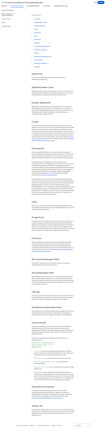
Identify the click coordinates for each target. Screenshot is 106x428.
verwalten (67, 184)
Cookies (36, 29)
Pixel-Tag (36, 53)
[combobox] (83, 425)
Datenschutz (32, 425)
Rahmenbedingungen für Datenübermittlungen (8, 14)
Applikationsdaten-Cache (40, 22)
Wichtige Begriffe (6, 19)
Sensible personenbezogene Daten (42, 56)
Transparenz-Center (56, 425)
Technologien (47, 6)
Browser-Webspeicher (39, 25)
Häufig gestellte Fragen (60, 6)
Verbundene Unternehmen (40, 63)
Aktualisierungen (6, 26)
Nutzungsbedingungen (33, 6)
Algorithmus (37, 19)
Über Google (24, 425)
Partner (4, 22)
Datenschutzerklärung (16, 6)
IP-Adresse (37, 42)
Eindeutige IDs (37, 32)
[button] (94, 2)
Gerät (35, 36)
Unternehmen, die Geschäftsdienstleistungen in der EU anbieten (47, 398)
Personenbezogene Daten (40, 49)
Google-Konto (37, 39)
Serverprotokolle (38, 60)
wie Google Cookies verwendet (49, 175)
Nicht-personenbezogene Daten (42, 46)
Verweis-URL (37, 66)
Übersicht (4, 6)
